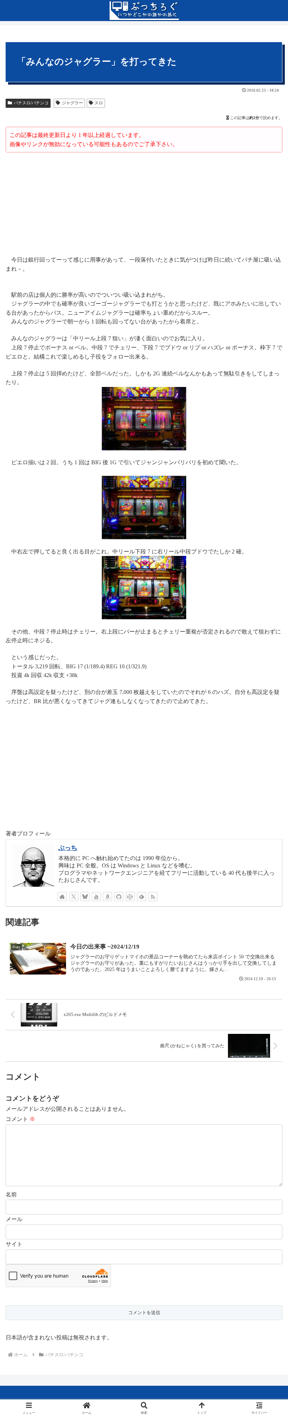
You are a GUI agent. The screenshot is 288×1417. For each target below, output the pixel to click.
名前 (11, 1195)
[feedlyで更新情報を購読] (141, 896)
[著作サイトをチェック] (62, 896)
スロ (98, 102)
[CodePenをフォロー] (130, 896)
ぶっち (67, 847)
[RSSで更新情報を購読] (152, 896)
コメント (20, 1119)
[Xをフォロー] (73, 896)
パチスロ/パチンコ (31, 102)
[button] (266, 1054)
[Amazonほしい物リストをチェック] (107, 896)
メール (14, 1219)
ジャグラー (72, 102)
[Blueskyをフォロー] (85, 896)
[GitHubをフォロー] (118, 896)
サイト (14, 1244)
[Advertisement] (144, 205)
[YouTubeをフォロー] (96, 896)
